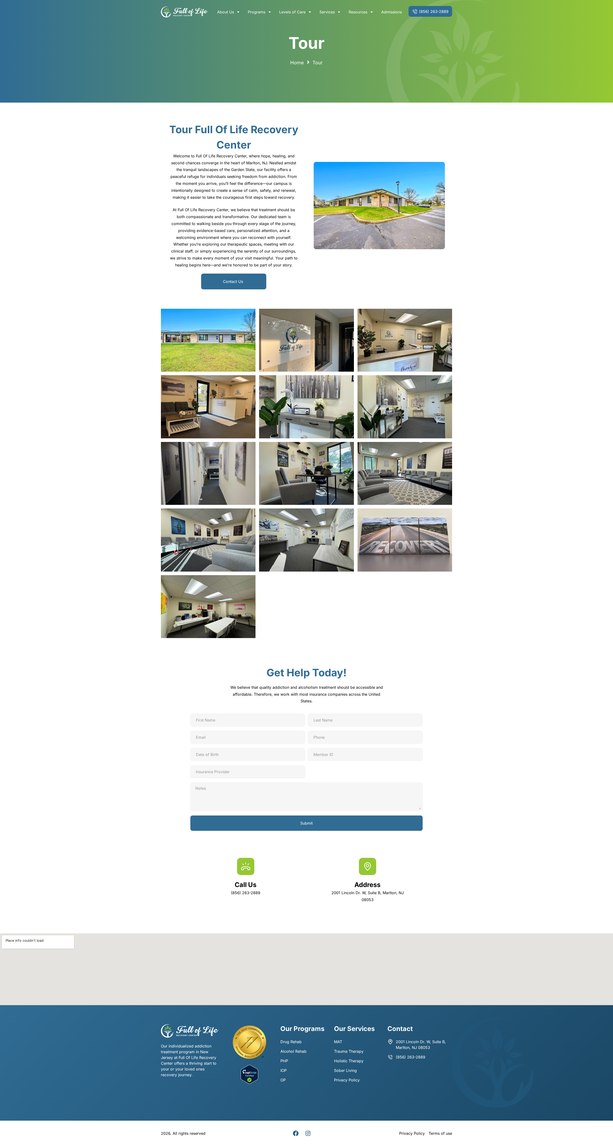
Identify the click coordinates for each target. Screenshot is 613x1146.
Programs (256, 12)
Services (327, 12)
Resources (358, 12)
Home (297, 63)
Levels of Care (292, 12)
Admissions (391, 12)
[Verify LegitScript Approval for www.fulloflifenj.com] (249, 1082)
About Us (225, 12)
